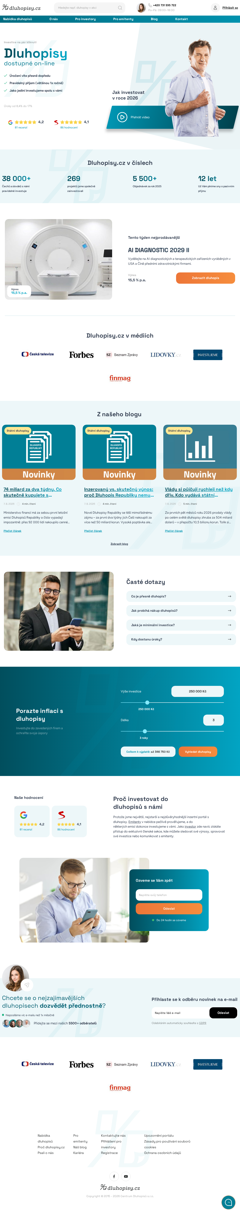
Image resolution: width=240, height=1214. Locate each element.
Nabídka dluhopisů (17, 19)
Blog (154, 19)
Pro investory (85, 19)
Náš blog (80, 1147)
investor (190, 826)
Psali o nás (46, 1153)
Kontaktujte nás (113, 1135)
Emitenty (134, 822)
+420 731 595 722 (164, 5)
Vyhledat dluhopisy (198, 751)
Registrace (109, 1153)
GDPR (202, 1023)
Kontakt (181, 19)
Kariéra (78, 1153)
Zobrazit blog (119, 544)
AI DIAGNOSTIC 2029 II (158, 250)
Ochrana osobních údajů (162, 1153)
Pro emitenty (123, 19)
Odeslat (169, 908)
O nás (54, 19)
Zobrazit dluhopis (205, 278)
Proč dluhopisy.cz (51, 1147)
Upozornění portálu (159, 1135)
